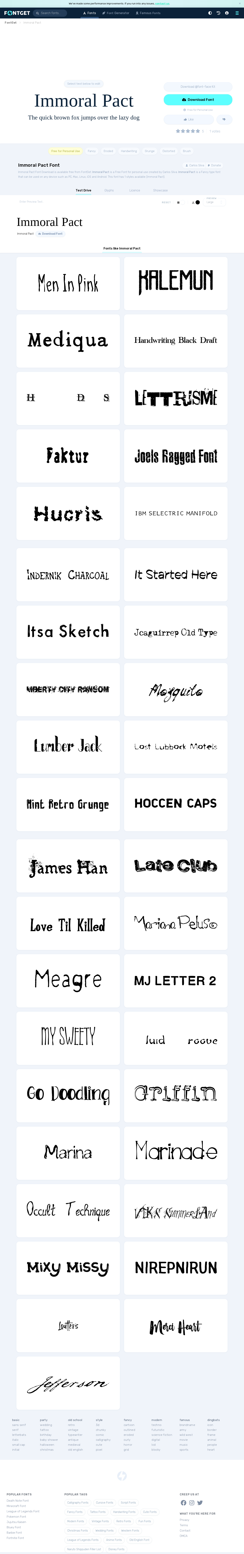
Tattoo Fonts (98, 1512)
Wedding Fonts (105, 1530)
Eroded (108, 151)
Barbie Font (14, 1532)
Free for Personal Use (65, 151)
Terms (184, 1525)
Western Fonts (130, 1530)
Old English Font (139, 1540)
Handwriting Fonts (124, 1512)
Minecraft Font (16, 1506)
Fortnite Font (15, 1538)
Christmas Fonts (77, 1530)
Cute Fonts (150, 1512)
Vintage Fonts (100, 1521)
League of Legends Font (23, 1511)
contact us (162, 3)
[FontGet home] (16, 13)
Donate (215, 165)
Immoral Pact (100, 172)
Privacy (184, 1520)
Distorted (169, 151)
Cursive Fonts (104, 1502)
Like (191, 119)
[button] (210, 13)
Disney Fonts (116, 1549)
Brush (187, 151)
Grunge (150, 151)
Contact (185, 1530)
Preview (212, 198)
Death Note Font (18, 1500)
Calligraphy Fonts (77, 1502)
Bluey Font (14, 1527)
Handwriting (129, 151)
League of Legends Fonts (83, 1540)
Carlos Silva (196, 165)
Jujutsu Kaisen (16, 1522)
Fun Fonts (145, 1521)
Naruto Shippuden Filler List (84, 1549)
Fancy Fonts (75, 1512)
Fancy (92, 151)
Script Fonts (128, 1502)
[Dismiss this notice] (240, 3)
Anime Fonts (114, 1540)
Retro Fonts (123, 1521)
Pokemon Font (16, 1516)
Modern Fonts (75, 1521)
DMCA (184, 1536)
